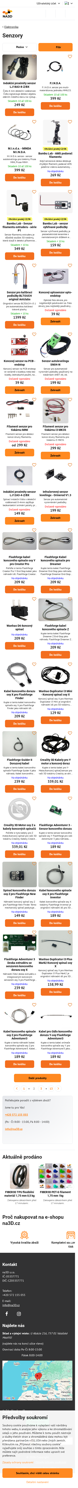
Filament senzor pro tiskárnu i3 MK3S (55, 428)
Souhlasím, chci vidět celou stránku (37, 1473)
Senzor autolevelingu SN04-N (55, 362)
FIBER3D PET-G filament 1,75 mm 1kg (55, 1193)
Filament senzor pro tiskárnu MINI (19, 428)
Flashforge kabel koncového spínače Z (55, 627)
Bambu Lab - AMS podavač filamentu (55, 155)
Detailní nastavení (37, 1482)
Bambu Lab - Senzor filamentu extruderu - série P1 (20, 227)
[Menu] (70, 14)
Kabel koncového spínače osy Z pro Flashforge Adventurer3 (19, 1035)
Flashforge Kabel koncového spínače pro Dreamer (55, 560)
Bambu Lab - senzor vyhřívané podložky (55, 225)
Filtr (58, 47)
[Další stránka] (58, 1088)
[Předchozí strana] (17, 1088)
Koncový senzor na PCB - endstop (19, 362)
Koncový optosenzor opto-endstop (55, 294)
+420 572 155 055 (16, 1114)
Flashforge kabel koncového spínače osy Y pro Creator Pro (19, 560)
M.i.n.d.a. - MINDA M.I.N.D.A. (19, 150)
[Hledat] (50, 14)
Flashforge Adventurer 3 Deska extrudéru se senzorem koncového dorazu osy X (19, 964)
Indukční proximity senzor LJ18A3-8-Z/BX (19, 85)
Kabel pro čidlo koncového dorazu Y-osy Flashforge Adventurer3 (55, 1035)
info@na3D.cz (13, 1129)
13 (51, 1088)
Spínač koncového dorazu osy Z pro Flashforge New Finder (19, 894)
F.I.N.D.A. (55, 83)
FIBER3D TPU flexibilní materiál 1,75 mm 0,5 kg (19, 1193)
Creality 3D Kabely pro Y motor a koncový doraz (55, 761)
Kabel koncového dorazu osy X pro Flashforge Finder (19, 695)
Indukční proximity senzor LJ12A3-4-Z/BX (19, 493)
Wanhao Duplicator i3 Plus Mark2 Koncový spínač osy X (55, 963)
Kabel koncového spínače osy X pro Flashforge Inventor (55, 894)
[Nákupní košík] (60, 14)
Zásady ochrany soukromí (17, 1462)
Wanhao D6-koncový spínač (19, 627)
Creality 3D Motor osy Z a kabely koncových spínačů (19, 827)
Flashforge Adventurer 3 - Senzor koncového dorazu (55, 827)
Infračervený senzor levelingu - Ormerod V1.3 (55, 493)
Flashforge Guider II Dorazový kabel (19, 761)
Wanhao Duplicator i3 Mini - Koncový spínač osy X (55, 693)
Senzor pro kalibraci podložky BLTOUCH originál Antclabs (19, 296)
